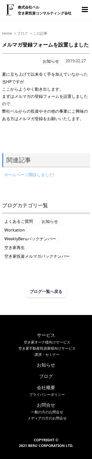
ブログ (46, 376)
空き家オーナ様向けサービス (47, 342)
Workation (14, 230)
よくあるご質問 (18, 221)
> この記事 (38, 33)
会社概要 (46, 387)
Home (7, 33)
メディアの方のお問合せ (47, 418)
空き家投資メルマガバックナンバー (37, 256)
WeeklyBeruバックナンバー (30, 239)
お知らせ (51, 61)
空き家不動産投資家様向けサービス (47, 348)
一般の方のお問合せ (47, 411)
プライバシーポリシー (47, 394)
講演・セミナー (47, 354)
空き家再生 (14, 247)
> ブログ (21, 33)
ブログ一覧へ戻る (46, 291)
